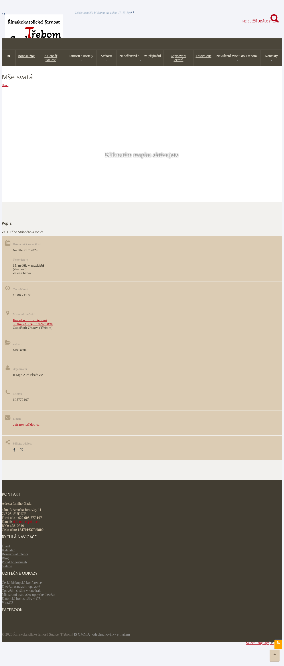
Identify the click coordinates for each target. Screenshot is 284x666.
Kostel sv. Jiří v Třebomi (30, 320)
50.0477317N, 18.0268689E (33, 324)
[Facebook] (14, 450)
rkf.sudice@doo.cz (26, 522)
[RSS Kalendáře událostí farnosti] (278, 644)
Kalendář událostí (50, 58)
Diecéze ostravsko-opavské (21, 586)
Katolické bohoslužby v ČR (21, 598)
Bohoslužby (26, 56)
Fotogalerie (203, 56)
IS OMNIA (82, 634)
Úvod (5, 85)
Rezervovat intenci (15, 554)
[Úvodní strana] (8, 56)
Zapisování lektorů (178, 58)
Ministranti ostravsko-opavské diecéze (28, 594)
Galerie (7, 566)
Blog (5, 558)
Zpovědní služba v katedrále (21, 590)
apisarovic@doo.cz (26, 424)
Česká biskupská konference (22, 582)
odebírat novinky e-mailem (111, 634)
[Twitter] (22, 450)
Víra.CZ (8, 602)
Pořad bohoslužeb (14, 562)
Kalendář (8, 550)
